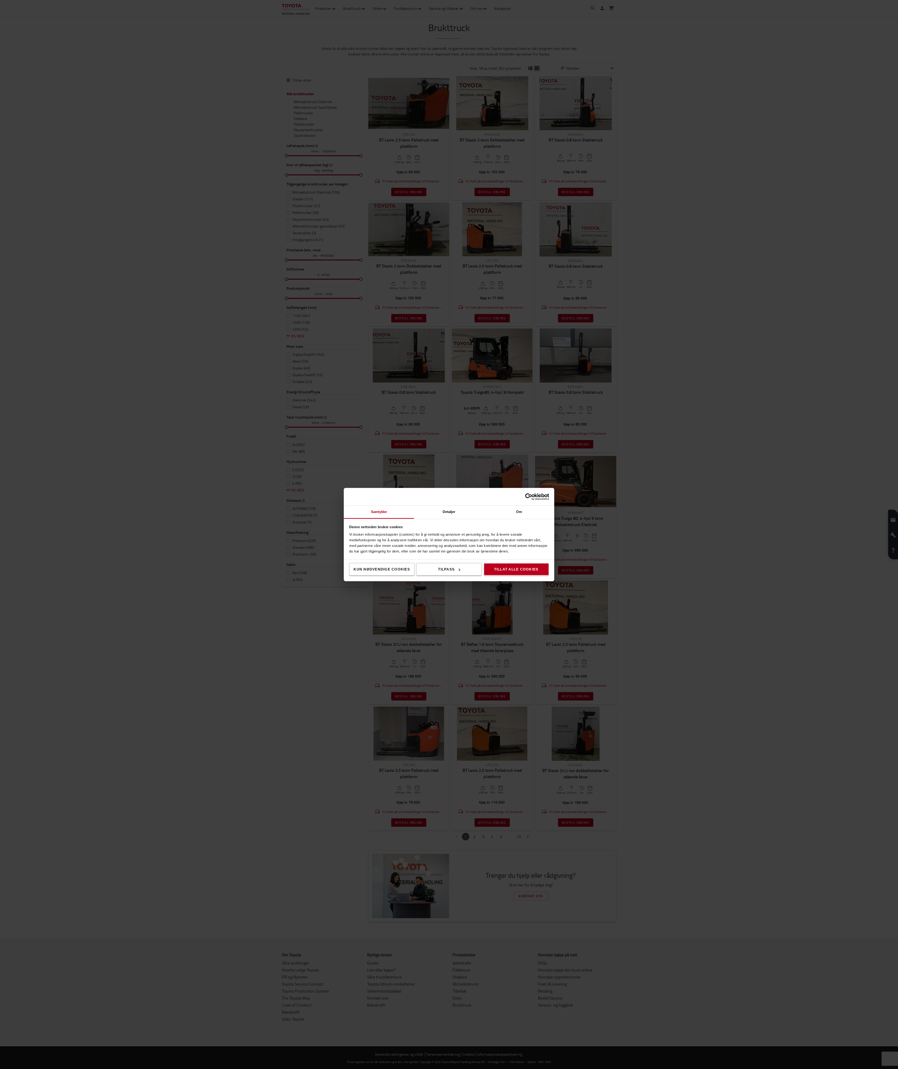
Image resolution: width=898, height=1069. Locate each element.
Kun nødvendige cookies (382, 569)
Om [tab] (519, 512)
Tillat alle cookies (516, 569)
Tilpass (446, 569)
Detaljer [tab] (449, 512)
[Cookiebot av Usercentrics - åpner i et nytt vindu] (528, 496)
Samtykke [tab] (379, 512)
